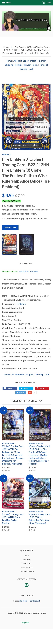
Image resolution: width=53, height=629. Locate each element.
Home (6, 47)
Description (25, 263)
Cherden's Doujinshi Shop (34, 613)
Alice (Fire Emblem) (28, 271)
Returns (18, 64)
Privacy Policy (31, 64)
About (16, 60)
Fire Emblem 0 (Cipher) (23, 374)
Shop (24, 60)
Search (26, 556)
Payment (42, 60)
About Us (26, 559)
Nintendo (6, 154)
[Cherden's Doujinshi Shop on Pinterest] (26, 586)
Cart (48, 2)
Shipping (9, 64)
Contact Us (26, 563)
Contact (32, 60)
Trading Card (42, 374)
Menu (8, 2)
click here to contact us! (29, 601)
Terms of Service (27, 571)
